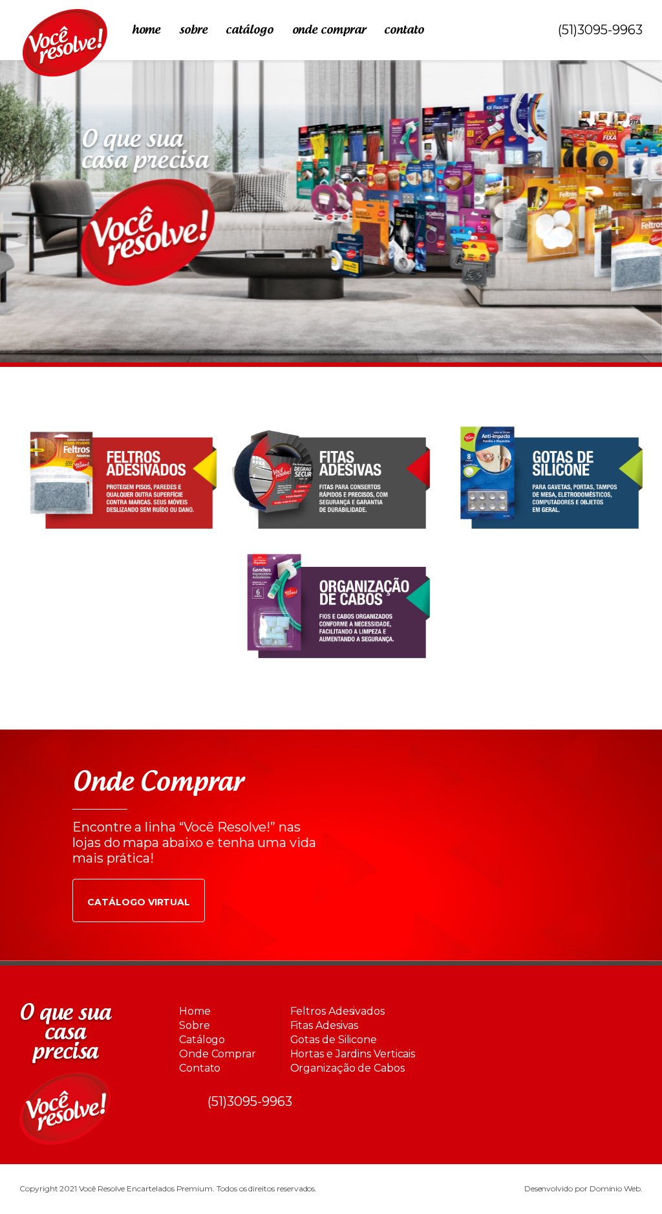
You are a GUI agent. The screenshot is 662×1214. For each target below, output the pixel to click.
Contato (403, 30)
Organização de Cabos (347, 1068)
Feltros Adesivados (337, 1011)
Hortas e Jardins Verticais (353, 1054)
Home (146, 30)
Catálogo (249, 30)
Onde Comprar (329, 30)
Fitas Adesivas (324, 1025)
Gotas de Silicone (333, 1039)
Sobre (193, 30)
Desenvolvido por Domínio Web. (583, 1188)
